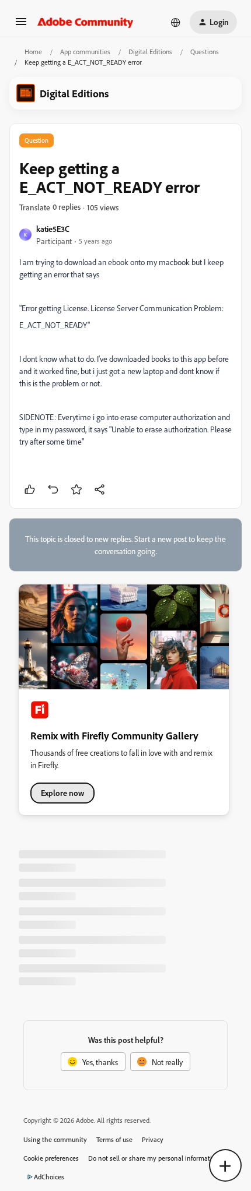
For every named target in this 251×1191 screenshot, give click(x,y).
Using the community (55, 1139)
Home (33, 51)
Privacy (152, 1139)
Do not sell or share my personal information (153, 1158)
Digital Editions (150, 51)
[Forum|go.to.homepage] (85, 22)
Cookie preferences (51, 1158)
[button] (21, 25)
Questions (204, 51)
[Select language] (175, 22)
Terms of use (114, 1139)
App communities (85, 51)
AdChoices (49, 1176)
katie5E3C (52, 229)
